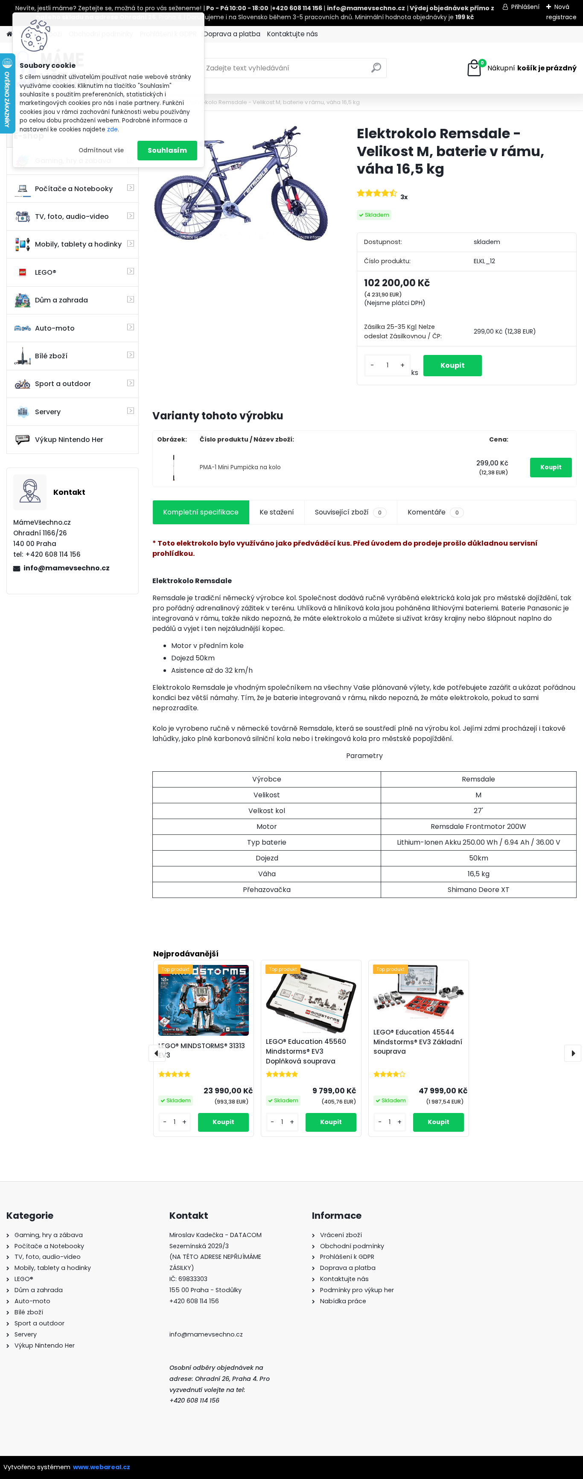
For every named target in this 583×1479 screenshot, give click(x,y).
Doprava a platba (232, 33)
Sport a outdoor (63, 384)
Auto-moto (55, 328)
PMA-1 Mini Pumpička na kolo (240, 467)
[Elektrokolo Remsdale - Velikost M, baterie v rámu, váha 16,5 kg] (240, 183)
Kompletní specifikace (201, 512)
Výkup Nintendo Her (69, 440)
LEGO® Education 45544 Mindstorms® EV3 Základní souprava (417, 1042)
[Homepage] (9, 34)
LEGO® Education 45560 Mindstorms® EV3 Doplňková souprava (306, 1051)
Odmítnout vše (101, 150)
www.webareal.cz (101, 1467)
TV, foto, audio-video (72, 216)
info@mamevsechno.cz (66, 568)
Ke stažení (276, 512)
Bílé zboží (51, 356)
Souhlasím (167, 150)
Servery (48, 412)
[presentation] (157, 1053)
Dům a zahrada (61, 300)
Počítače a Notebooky (74, 189)
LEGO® (45, 272)
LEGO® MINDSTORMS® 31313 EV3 (201, 1050)
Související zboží (348, 512)
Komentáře (433, 512)
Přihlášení (525, 7)
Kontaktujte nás (292, 33)
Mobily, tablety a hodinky (78, 244)
